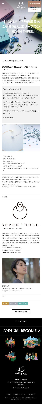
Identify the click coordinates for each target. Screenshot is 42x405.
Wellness (23, 303)
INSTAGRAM (21, 321)
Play (5, 303)
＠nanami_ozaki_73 (15, 291)
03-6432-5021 (21, 384)
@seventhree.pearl (14, 250)
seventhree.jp (17, 247)
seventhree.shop (15, 252)
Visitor (13, 303)
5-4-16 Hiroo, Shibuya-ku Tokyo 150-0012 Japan (21, 382)
